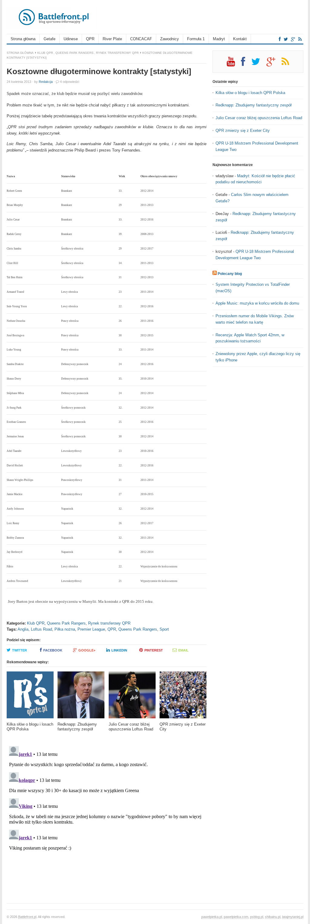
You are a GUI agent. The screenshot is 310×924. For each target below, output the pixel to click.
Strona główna (23, 39)
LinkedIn (119, 650)
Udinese (71, 39)
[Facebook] (279, 39)
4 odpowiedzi (69, 81)
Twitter (19, 650)
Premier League (91, 629)
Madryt (219, 39)
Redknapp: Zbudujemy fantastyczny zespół (254, 105)
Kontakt (240, 39)
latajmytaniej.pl (292, 917)
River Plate (112, 39)
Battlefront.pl (27, 917)
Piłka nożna (64, 629)
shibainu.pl (272, 917)
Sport (164, 629)
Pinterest (153, 650)
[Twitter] (285, 39)
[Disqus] (106, 819)
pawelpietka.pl (211, 917)
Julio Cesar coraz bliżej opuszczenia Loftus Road (259, 118)
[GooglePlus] (293, 39)
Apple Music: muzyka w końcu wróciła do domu (257, 303)
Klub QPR (45, 52)
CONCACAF (141, 39)
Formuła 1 (196, 39)
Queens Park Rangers (74, 52)
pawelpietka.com (236, 917)
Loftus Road (41, 629)
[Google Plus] (274, 64)
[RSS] (300, 39)
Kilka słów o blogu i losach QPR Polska (250, 92)
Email (183, 650)
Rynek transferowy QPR (117, 52)
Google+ (86, 650)
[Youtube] (234, 64)
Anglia (23, 629)
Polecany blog (230, 274)
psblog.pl (256, 917)
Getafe (49, 39)
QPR (90, 39)
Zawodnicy (169, 39)
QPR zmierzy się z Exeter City (243, 130)
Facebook (52, 650)
